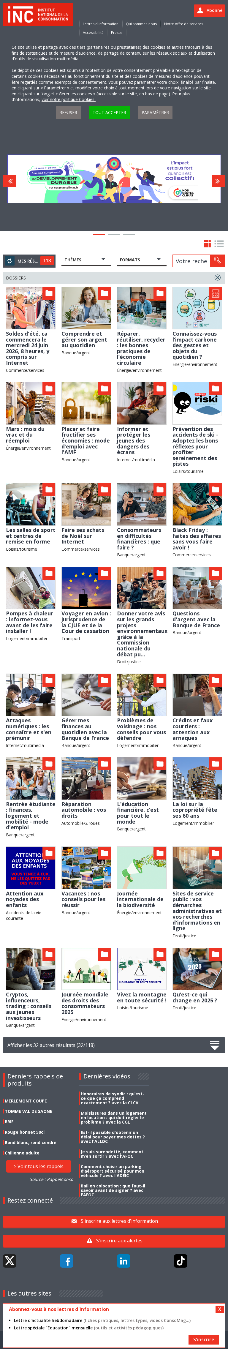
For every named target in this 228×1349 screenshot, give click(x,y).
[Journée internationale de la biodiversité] (142, 867)
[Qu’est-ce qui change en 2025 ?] (197, 968)
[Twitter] (9, 1261)
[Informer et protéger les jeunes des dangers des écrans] (142, 403)
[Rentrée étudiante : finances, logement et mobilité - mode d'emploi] (31, 778)
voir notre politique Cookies (69, 99)
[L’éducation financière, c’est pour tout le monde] (142, 778)
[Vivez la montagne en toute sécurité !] (142, 968)
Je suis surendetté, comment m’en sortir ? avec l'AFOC (112, 1154)
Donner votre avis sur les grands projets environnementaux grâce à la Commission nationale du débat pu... (142, 634)
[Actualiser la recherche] (10, 261)
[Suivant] (218, 181)
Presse (116, 32)
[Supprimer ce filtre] (217, 277)
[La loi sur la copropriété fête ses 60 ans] (197, 778)
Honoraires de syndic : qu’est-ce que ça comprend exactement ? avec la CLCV (112, 1098)
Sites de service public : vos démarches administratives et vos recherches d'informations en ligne (197, 911)
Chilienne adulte (22, 1153)
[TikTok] (180, 1261)
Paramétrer (155, 112)
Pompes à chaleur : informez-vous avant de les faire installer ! (29, 622)
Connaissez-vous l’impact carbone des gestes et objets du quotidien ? (194, 345)
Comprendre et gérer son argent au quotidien (84, 339)
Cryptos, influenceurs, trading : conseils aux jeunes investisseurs (28, 1006)
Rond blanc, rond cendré (30, 1142)
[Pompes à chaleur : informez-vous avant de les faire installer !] (31, 587)
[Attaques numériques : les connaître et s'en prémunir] (31, 694)
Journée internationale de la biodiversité (140, 899)
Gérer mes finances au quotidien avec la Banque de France (85, 729)
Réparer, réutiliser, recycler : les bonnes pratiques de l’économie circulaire (141, 348)
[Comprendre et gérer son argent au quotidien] (86, 307)
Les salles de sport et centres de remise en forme (31, 535)
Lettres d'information (100, 23)
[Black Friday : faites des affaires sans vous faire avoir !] (197, 504)
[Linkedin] (123, 1261)
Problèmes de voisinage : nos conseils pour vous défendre (141, 729)
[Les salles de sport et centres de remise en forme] (31, 504)
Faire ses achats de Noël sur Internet (82, 535)
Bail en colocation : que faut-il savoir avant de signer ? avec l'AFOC (113, 1190)
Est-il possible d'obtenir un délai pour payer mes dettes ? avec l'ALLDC (113, 1137)
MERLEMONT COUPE (26, 1101)
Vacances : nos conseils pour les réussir (83, 899)
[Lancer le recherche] (217, 261)
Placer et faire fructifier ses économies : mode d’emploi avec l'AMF (85, 440)
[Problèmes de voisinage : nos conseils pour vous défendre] (142, 694)
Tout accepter (109, 112)
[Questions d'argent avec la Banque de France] (197, 587)
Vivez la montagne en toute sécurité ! (142, 997)
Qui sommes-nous (141, 23)
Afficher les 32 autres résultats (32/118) (51, 1045)
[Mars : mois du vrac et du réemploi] (31, 403)
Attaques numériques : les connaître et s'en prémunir (28, 729)
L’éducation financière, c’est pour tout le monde (138, 812)
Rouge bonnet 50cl (25, 1132)
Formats (130, 260)
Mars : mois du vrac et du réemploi (25, 434)
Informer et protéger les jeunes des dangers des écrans (133, 440)
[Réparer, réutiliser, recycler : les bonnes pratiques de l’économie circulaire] (142, 307)
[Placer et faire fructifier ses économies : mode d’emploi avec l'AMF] (86, 403)
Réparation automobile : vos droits (83, 809)
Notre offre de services (183, 23)
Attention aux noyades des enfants (24, 899)
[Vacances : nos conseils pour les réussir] (86, 867)
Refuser (68, 112)
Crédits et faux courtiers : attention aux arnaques (192, 729)
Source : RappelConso (51, 1179)
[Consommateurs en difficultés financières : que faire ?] (142, 504)
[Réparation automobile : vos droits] (86, 778)
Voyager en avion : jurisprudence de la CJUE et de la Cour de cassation (86, 622)
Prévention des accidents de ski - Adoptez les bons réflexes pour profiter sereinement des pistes (195, 446)
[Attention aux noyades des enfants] (31, 867)
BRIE (9, 1121)
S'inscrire (203, 1339)
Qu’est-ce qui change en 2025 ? (194, 997)
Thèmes (72, 260)
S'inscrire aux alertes (119, 1240)
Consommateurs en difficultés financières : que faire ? (139, 538)
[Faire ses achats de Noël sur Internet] (86, 504)
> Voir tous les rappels (39, 1166)
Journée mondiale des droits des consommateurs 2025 (84, 1003)
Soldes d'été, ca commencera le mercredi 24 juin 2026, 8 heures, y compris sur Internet (27, 348)
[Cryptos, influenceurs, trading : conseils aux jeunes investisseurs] (31, 968)
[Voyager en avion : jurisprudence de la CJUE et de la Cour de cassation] (86, 587)
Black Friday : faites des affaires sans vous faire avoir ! (196, 538)
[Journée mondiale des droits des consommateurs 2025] (86, 968)
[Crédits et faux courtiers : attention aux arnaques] (197, 694)
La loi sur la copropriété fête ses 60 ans (194, 809)
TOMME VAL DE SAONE (28, 1111)
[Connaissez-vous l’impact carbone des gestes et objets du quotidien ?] (197, 307)
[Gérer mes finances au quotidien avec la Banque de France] (86, 694)
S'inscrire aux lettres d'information (119, 1221)
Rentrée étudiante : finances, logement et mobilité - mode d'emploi (31, 815)
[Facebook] (66, 1261)
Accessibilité (93, 32)
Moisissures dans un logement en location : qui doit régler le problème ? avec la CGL (114, 1117)
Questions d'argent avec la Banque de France (196, 619)
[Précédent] (9, 181)
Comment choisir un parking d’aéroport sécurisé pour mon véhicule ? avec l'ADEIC (112, 1171)
